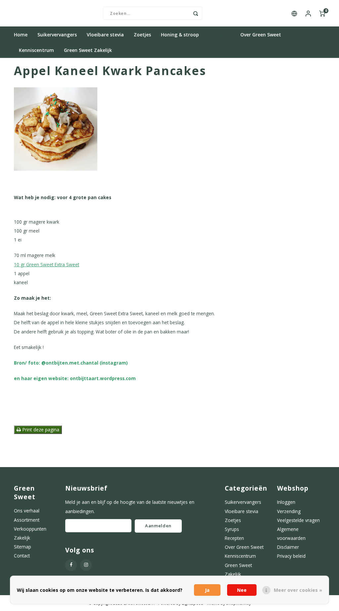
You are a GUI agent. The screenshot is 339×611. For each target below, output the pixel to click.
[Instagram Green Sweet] (86, 565)
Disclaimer (288, 547)
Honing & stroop (180, 34)
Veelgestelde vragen (298, 520)
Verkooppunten (30, 529)
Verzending (289, 511)
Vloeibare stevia (105, 34)
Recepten (219, 34)
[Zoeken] (195, 13)
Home (20, 34)
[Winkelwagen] (322, 13)
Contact (22, 555)
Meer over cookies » (298, 590)
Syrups (232, 529)
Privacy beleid (291, 556)
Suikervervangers (57, 34)
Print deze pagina (40, 429)
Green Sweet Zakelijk (88, 50)
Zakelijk (22, 538)
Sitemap (22, 547)
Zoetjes (142, 34)
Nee (242, 590)
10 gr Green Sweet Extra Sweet (46, 264)
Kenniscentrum (36, 50)
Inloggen (286, 502)
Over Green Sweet (260, 34)
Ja (207, 590)
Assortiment (26, 520)
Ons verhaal (26, 510)
